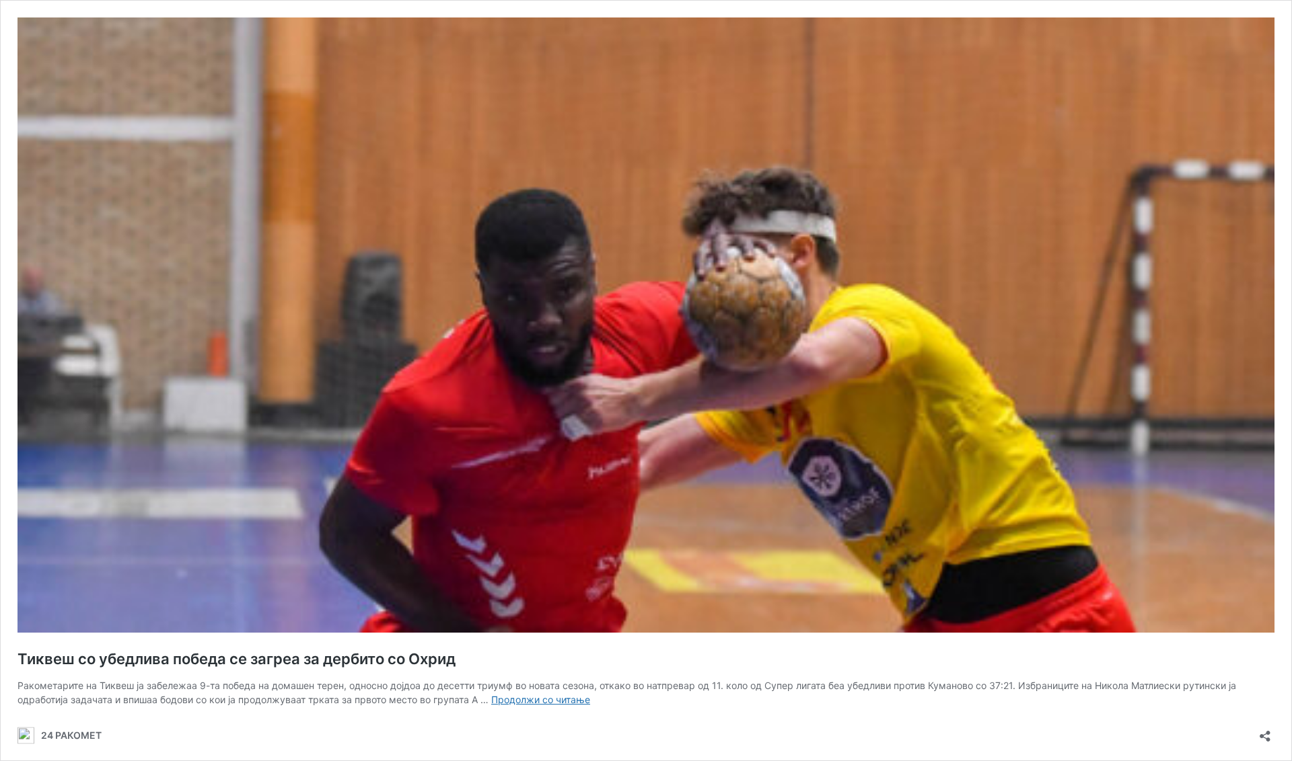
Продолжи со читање (540, 699)
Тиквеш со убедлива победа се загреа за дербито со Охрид (236, 659)
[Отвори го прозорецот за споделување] (1265, 731)
